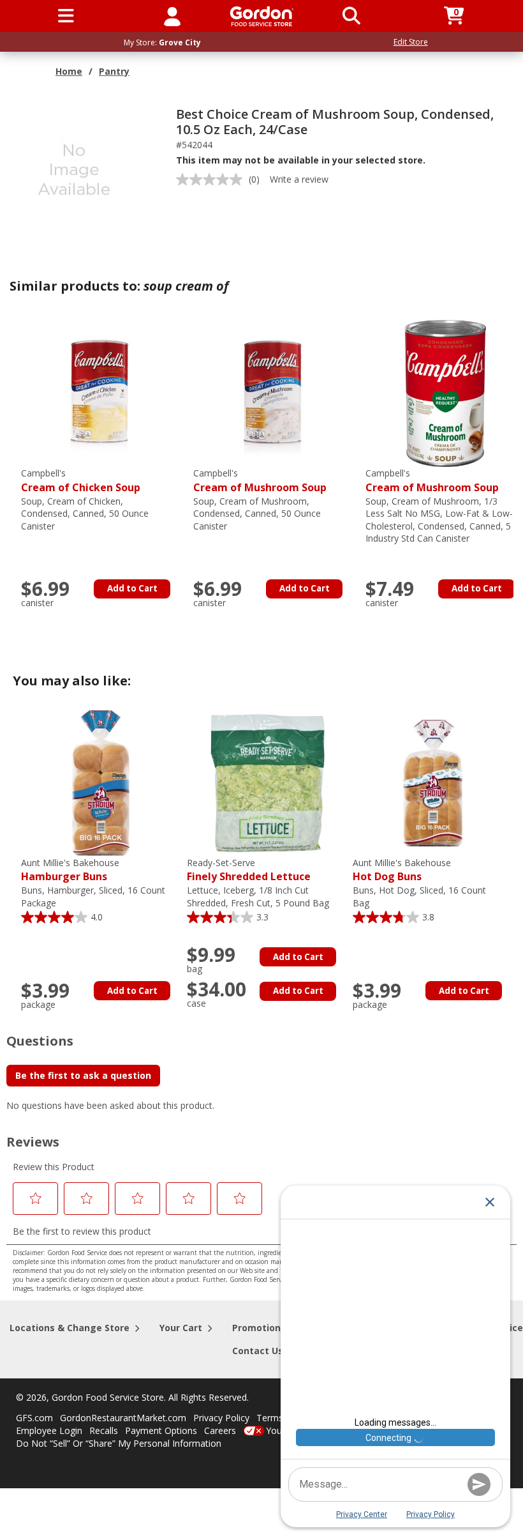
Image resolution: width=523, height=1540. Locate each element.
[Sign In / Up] (172, 16)
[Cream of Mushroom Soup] (273, 392)
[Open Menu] (66, 16)
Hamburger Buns (70, 870)
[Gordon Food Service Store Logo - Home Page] (261, 16)
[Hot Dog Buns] (432, 782)
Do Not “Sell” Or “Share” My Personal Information (118, 1443)
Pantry (114, 71)
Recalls (103, 1430)
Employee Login (49, 1430)
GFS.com (34, 1418)
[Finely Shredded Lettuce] (266, 782)
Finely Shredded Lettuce (249, 870)
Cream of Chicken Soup (80, 480)
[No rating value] (212, 179)
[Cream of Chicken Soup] (100, 392)
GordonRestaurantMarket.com (123, 1418)
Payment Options (161, 1430)
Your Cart (180, 1328)
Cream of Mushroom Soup (260, 480)
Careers (220, 1430)
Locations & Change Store (69, 1328)
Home (68, 71)
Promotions (259, 1328)
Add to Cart (132, 588)
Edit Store (411, 41)
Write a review (299, 179)
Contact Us (257, 1351)
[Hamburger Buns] (100, 782)
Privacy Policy (221, 1418)
